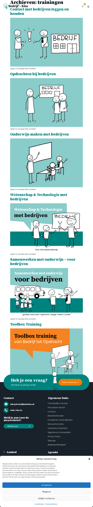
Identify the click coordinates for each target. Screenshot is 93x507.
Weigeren (46, 491)
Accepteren (46, 485)
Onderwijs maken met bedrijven (39, 134)
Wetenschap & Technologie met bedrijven (38, 197)
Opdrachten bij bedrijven (33, 73)
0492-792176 (16, 410)
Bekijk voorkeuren (46, 498)
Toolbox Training (26, 324)
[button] (89, 459)
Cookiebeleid (39, 504)
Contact (9, 398)
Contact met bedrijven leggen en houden (39, 11)
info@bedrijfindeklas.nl (22, 404)
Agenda (53, 452)
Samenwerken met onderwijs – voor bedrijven (42, 261)
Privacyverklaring (51, 504)
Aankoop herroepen (57, 444)
